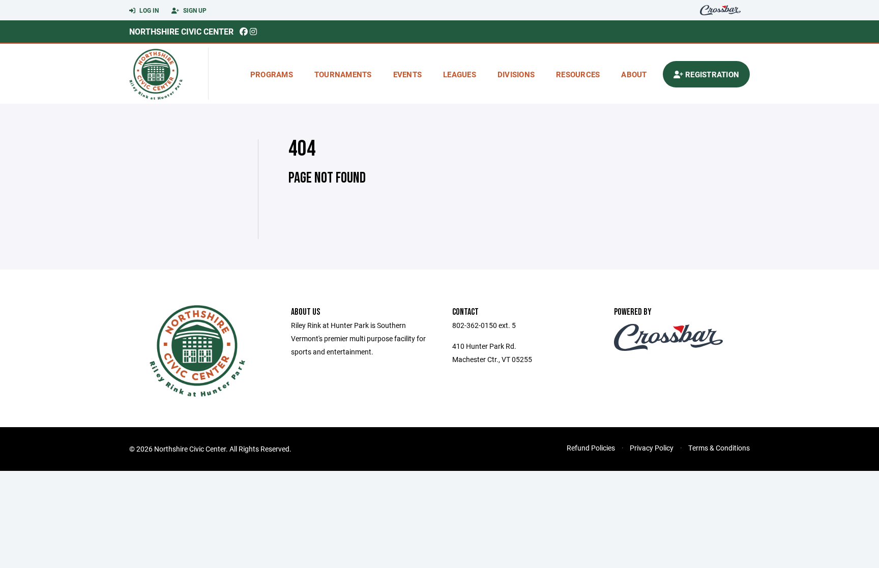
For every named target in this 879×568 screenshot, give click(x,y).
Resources (578, 74)
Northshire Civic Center (181, 31)
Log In (148, 10)
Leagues (459, 74)
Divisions (516, 74)
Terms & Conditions (719, 448)
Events (407, 74)
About (634, 74)
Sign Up (194, 10)
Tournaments (343, 74)
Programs (271, 74)
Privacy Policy (651, 448)
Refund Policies (591, 448)
